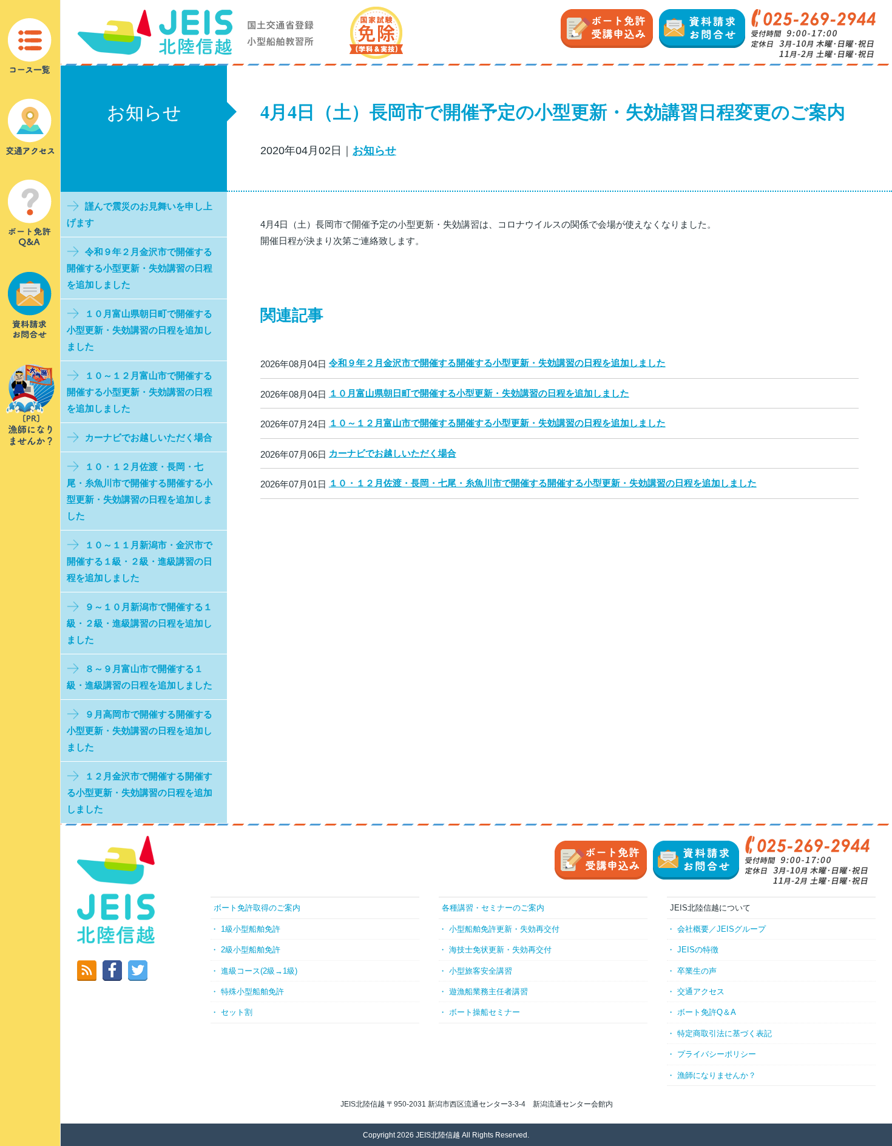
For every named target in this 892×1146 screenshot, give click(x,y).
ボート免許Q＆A (706, 1012)
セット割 (236, 1012)
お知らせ (374, 150)
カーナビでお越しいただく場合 (392, 453)
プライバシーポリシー (716, 1054)
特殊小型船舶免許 (252, 991)
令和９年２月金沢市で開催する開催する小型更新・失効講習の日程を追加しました (497, 363)
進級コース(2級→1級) (259, 970)
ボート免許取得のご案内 (257, 907)
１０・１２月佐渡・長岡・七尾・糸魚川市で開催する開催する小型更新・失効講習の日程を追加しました (543, 483)
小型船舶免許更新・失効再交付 (504, 929)
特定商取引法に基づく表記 (724, 1033)
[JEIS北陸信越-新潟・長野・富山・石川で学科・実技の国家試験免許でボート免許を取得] (240, 32)
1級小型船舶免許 (250, 929)
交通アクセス (701, 991)
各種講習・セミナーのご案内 (493, 907)
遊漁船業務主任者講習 (488, 991)
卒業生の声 (697, 970)
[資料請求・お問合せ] (30, 304)
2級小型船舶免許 (250, 949)
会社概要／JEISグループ (721, 929)
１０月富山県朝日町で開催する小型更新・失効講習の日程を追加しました (479, 393)
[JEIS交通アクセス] (30, 126)
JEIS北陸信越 (438, 1135)
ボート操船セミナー (484, 1012)
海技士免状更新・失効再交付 (500, 949)
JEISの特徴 (697, 949)
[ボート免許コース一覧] (30, 46)
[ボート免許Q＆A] (30, 213)
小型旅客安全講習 (480, 970)
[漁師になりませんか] (30, 404)
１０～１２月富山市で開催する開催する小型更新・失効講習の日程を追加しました (497, 423)
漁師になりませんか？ (716, 1075)
